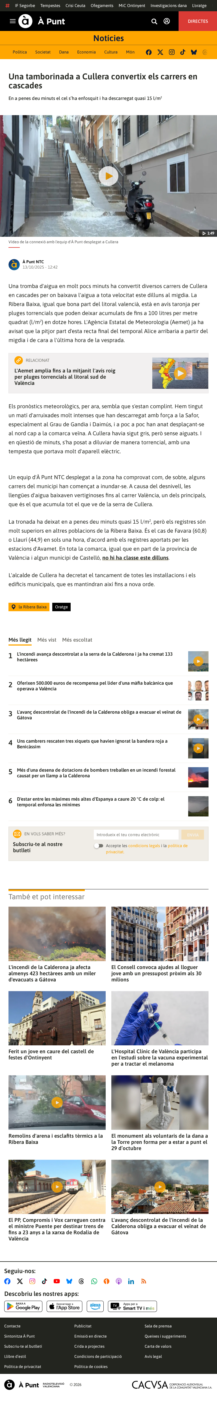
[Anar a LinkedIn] (132, 1281)
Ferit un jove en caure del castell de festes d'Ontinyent (51, 1054)
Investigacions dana (169, 5)
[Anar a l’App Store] (65, 1306)
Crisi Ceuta (75, 5)
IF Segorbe (25, 5)
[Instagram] (172, 52)
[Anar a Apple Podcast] (120, 1281)
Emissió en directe (90, 1336)
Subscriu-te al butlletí (23, 1346)
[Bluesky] (194, 52)
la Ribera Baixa (33, 606)
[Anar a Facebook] (8, 1281)
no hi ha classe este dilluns (135, 557)
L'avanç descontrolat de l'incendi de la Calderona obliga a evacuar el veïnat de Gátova (158, 1226)
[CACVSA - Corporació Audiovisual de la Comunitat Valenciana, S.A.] (172, 1385)
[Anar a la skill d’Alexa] (95, 1306)
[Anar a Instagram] (33, 1281)
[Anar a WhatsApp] (95, 1281)
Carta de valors (158, 1346)
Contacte (12, 1326)
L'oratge (199, 5)
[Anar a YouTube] (58, 1281)
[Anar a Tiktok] (45, 1281)
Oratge (61, 606)
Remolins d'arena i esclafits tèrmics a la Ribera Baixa (55, 1139)
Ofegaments (102, 5)
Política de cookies (91, 1366)
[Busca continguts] (154, 22)
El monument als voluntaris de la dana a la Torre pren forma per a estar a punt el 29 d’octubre (159, 1142)
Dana (64, 52)
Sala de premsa (158, 1326)
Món (130, 52)
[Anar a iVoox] (108, 1281)
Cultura (111, 52)
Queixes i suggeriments (165, 1336)
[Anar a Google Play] (23, 1306)
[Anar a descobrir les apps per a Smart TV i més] (132, 1306)
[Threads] (206, 52)
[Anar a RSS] (144, 1281)
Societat (43, 52)
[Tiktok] (182, 52)
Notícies (108, 38)
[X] (160, 52)
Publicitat (83, 1326)
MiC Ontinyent (132, 5)
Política (20, 52)
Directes (198, 21)
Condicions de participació (98, 1356)
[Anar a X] (21, 1281)
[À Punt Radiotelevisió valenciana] (34, 1385)
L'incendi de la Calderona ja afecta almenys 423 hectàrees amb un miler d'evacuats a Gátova (52, 973)
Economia (86, 52)
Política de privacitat (22, 1366)
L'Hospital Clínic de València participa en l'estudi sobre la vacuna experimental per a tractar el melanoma (159, 1057)
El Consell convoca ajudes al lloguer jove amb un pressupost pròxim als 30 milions (156, 973)
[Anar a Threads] (83, 1281)
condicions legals (144, 845)
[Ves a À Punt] (41, 21)
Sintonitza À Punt (19, 1336)
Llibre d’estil (15, 1356)
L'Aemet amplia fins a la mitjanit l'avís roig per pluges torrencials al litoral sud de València (64, 376)
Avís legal (153, 1356)
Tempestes (50, 5)
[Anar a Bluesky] (70, 1281)
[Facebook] (149, 52)
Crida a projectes (89, 1346)
